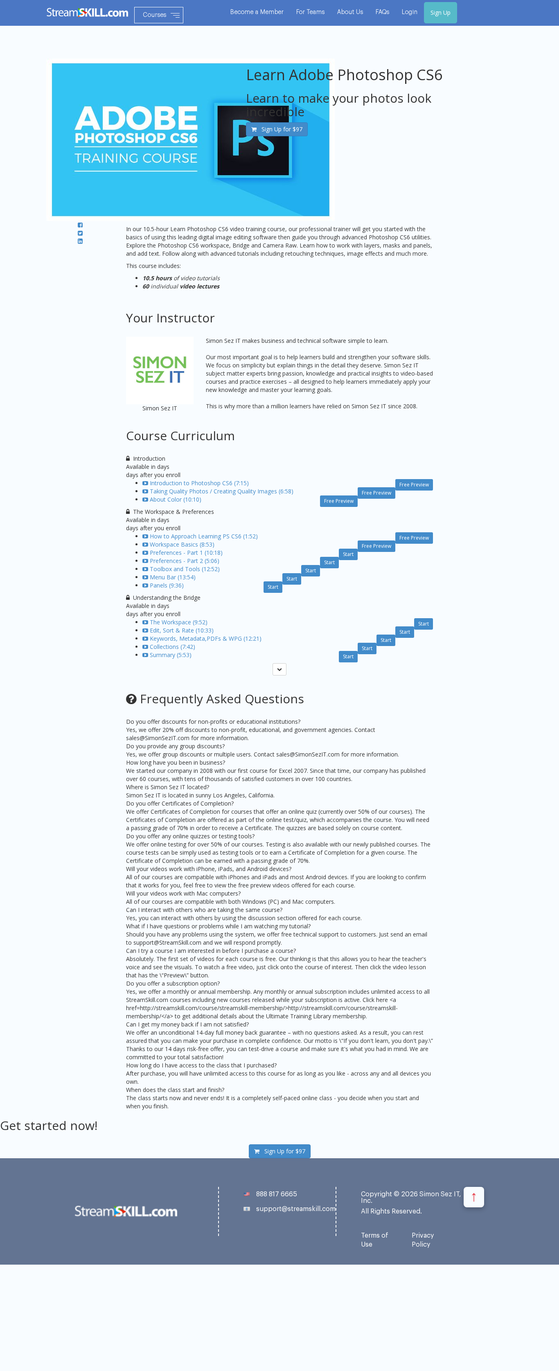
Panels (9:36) (167, 585)
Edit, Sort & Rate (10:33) (182, 630)
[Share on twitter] (80, 233)
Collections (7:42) (172, 647)
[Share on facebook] (80, 225)
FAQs (383, 12)
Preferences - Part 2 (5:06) (184, 561)
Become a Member (257, 12)
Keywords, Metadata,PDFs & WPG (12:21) (205, 638)
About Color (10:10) (175, 499)
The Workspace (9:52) (178, 622)
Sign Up (441, 12)
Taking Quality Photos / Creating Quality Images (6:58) (221, 491)
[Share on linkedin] (80, 241)
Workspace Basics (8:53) (182, 544)
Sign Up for (279, 129)
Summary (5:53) (171, 655)
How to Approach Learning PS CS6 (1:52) (204, 536)
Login (410, 12)
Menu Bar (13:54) (173, 577)
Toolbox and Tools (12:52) (185, 569)
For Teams (310, 12)
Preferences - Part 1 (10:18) (186, 552)
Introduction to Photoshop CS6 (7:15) (199, 483)
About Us (350, 12)
